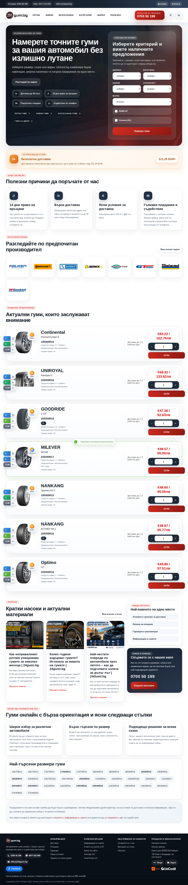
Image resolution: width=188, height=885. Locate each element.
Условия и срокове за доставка (149, 617)
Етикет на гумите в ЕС (94, 847)
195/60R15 (162, 772)
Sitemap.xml (89, 854)
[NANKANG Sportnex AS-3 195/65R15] (94, 497)
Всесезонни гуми (67, 114)
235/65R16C (134, 779)
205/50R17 (150, 779)
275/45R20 (33, 793)
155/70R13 (17, 772)
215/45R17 (167, 779)
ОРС (76, 876)
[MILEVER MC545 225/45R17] (94, 459)
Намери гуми (142, 131)
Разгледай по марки (26, 82)
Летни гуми (21, 114)
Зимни (49, 15)
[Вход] (170, 15)
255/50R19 (162, 786)
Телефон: (18, 4)
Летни (36, 15)
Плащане (54, 847)
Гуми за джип (22, 121)
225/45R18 (65, 786)
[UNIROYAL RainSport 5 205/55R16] (94, 382)
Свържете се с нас (126, 843)
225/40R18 (49, 786)
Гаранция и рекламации (145, 631)
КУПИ (166, 355)
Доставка (162, 4)
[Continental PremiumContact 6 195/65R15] (94, 344)
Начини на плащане (143, 624)
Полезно (115, 15)
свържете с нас (115, 817)
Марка (116, 96)
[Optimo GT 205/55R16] (94, 574)
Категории (85, 15)
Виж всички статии (112, 614)
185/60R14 (98, 772)
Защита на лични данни (61, 858)
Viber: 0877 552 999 (42, 4)
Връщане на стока (126, 847)
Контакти (176, 4)
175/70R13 (49, 772)
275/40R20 (17, 793)
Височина (149, 70)
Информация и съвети (144, 639)
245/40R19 (130, 786)
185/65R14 (114, 772)
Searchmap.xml (90, 858)
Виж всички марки (170, 249)
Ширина (117, 70)
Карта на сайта (90, 850)
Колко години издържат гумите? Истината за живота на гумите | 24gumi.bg (65, 661)
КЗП (84, 876)
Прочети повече (17, 686)
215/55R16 (100, 779)
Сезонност (149, 83)
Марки (101, 15)
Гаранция (54, 850)
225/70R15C (67, 779)
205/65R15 (33, 779)
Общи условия (56, 854)
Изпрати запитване (144, 685)
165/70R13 (33, 772)
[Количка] (178, 15)
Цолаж (116, 83)
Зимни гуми (42, 114)
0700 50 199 (143, 676)
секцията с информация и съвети (70, 817)
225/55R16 (117, 779)
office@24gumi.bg (64, 4)
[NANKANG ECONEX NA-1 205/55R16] (94, 535)
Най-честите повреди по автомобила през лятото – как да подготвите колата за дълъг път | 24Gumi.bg (104, 665)
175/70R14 (81, 772)
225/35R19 (114, 786)
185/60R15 (130, 772)
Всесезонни (66, 15)
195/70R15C (50, 779)
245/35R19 (146, 786)
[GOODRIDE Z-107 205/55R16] (94, 420)
